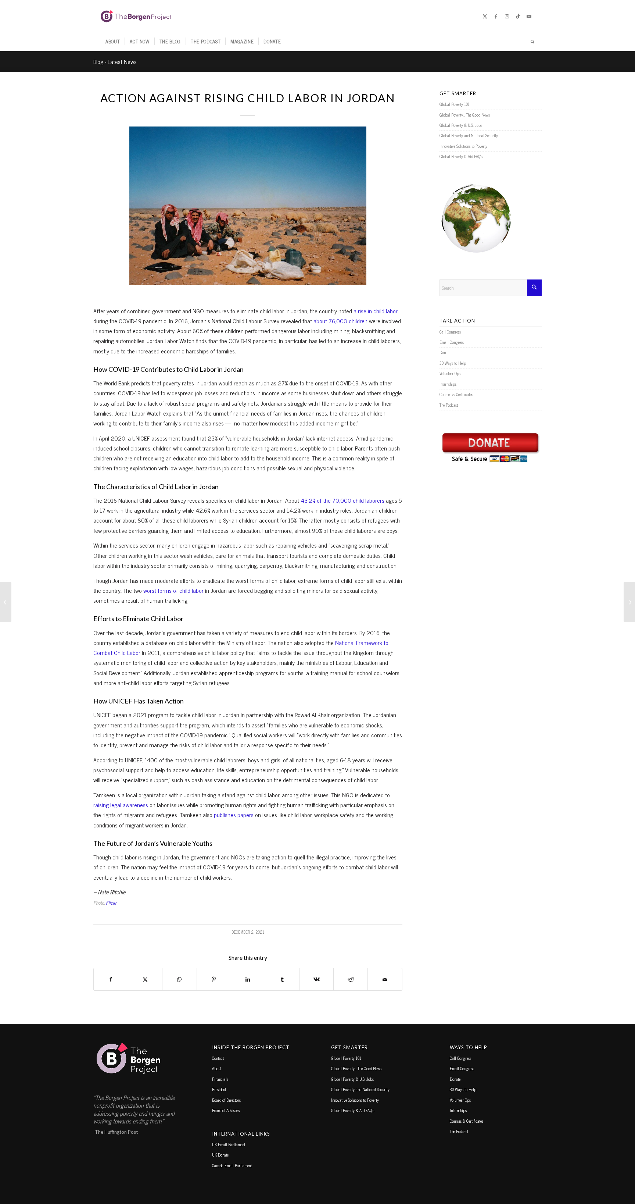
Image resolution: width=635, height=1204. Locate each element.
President (219, 1089)
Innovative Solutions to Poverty (463, 146)
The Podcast (449, 405)
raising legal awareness (120, 804)
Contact (218, 1058)
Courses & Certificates (456, 394)
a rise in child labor (376, 311)
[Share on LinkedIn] (248, 979)
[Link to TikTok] (517, 16)
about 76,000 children (340, 320)
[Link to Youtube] (528, 16)
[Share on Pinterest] (214, 979)
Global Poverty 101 (455, 104)
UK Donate (220, 1154)
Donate (445, 352)
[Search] (530, 41)
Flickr (111, 902)
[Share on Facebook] (111, 979)
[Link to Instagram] (506, 16)
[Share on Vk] (316, 979)
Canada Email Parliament (232, 1165)
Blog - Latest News (115, 61)
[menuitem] (113, 41)
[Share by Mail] (385, 979)
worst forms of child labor (173, 590)
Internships (448, 384)
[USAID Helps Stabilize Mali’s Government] (5, 602)
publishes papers (233, 814)
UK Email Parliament (228, 1144)
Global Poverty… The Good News (465, 114)
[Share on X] (145, 979)
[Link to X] (484, 16)
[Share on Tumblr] (282, 979)
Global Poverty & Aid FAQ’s (461, 156)
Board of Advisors (226, 1110)
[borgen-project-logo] (136, 16)
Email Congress (452, 342)
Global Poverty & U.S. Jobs (461, 125)
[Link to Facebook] (495, 16)
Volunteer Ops (450, 373)
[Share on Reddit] (350, 979)
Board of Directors (226, 1100)
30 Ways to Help (453, 363)
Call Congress (450, 331)
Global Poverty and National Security (469, 135)
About (216, 1068)
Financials (220, 1079)
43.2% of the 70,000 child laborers (342, 500)
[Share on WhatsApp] (179, 979)
